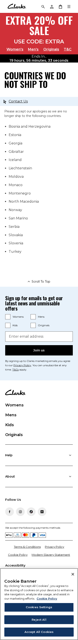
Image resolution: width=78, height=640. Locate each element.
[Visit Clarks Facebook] (9, 511)
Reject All (39, 619)
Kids (15, 325)
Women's (14, 49)
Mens (41, 316)
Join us (39, 350)
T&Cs (15, 369)
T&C (68, 49)
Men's (33, 49)
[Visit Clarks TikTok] (31, 511)
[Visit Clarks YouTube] (42, 511)
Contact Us (18, 101)
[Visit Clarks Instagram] (20, 511)
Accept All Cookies (39, 632)
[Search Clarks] (43, 6)
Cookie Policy (18, 554)
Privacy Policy (22, 365)
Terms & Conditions (27, 546)
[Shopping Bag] (60, 6)
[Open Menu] (69, 6)
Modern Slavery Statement (51, 554)
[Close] (73, 574)
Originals (51, 49)
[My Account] (51, 6)
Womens (18, 316)
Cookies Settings (39, 607)
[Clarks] (16, 6)
